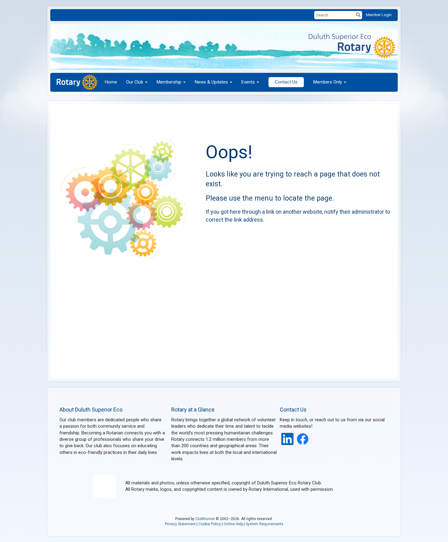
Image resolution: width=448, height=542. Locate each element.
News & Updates (211, 82)
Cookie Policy (209, 524)
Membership (169, 82)
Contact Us (286, 82)
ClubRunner (205, 519)
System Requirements (264, 524)
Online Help (233, 524)
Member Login (379, 14)
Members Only (327, 82)
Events (248, 82)
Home (111, 82)
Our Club (134, 82)
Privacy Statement (180, 524)
